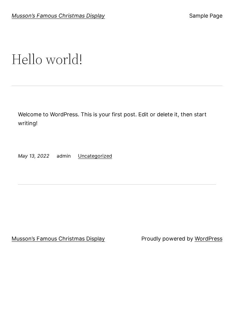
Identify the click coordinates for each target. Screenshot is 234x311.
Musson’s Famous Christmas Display (58, 15)
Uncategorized (95, 156)
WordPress (208, 238)
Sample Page (205, 15)
